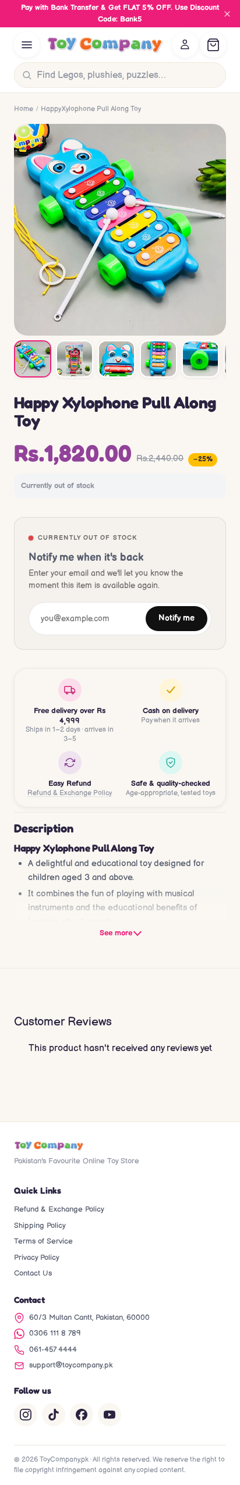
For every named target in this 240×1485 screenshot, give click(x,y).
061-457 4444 (53, 1349)
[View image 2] (74, 359)
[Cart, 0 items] (213, 45)
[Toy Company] (105, 45)
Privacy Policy (36, 1257)
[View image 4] (158, 359)
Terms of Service (43, 1241)
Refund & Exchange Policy (69, 793)
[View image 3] (116, 359)
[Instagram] (25, 1414)
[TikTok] (53, 1414)
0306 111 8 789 (55, 1333)
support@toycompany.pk (70, 1365)
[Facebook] (81, 1414)
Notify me (176, 618)
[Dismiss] (227, 14)
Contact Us (33, 1273)
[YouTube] (109, 1414)
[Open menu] (27, 45)
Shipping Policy (40, 1225)
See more (116, 933)
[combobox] (129, 75)
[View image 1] (32, 359)
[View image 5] (200, 359)
